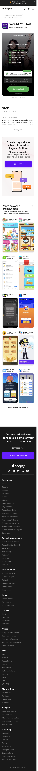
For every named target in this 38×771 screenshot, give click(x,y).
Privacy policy (7, 746)
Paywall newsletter (9, 510)
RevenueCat (6, 693)
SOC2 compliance (8, 756)
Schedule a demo (18, 455)
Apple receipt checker (10, 520)
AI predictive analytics (10, 718)
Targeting (5, 558)
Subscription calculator (10, 523)
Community (6, 533)
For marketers (7, 602)
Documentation (8, 503)
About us (5, 733)
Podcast (5, 490)
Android (5, 658)
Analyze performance (10, 639)
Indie (4, 614)
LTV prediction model (10, 721)
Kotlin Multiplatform (9, 671)
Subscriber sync (8, 577)
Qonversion (6, 699)
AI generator (7, 548)
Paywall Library (9, 15)
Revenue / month (9, 111)
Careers (5, 740)
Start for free (18, 448)
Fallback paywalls (8, 583)
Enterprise (6, 624)
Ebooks (5, 487)
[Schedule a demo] (28, 8)
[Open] (33, 8)
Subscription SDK (8, 573)
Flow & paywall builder (10, 542)
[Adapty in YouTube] (27, 470)
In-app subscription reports (12, 530)
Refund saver (7, 587)
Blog (3, 484)
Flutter (4, 664)
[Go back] (3, 15)
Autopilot (5, 555)
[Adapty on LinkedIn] (14, 470)
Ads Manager (7, 725)
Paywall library (7, 507)
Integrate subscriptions (10, 633)
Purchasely (6, 696)
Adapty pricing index (10, 513)
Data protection (8, 750)
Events (4, 497)
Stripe (4, 681)
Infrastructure (8, 570)
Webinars (5, 494)
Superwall (5, 703)
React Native (7, 661)
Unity (4, 677)
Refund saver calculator (11, 526)
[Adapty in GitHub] (23, 470)
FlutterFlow (6, 668)
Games (19, 15)
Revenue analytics (9, 711)
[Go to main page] (7, 8)
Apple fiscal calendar (10, 517)
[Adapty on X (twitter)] (9, 470)
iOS (3, 654)
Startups (5, 617)
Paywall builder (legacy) (11, 545)
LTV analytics (7, 715)
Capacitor (5, 674)
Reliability (5, 580)
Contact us (6, 737)
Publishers (6, 621)
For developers (7, 599)
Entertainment (14, 27)
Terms (4, 743)
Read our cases (8, 646)
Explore (18, 163)
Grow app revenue (9, 636)
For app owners (8, 605)
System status (7, 753)
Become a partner (9, 759)
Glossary (5, 500)
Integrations (6, 590)
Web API (5, 684)
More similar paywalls (17, 406)
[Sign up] (24, 8)
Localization (6, 561)
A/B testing (6, 552)
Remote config (7, 565)
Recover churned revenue (11, 642)
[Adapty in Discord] (18, 470)
